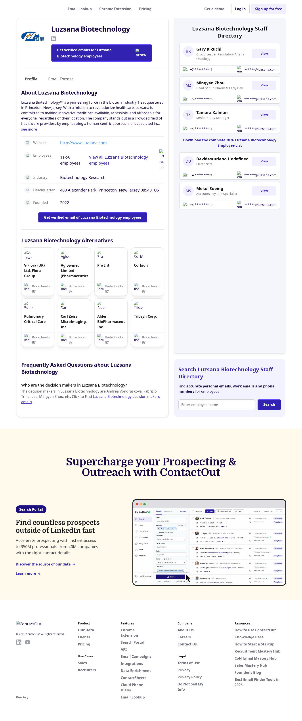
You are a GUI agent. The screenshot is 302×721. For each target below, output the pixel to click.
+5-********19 (201, 205)
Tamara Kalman (212, 112)
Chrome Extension (115, 8)
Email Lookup (80, 8)
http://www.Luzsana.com (83, 142)
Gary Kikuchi (208, 49)
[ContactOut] (37, 9)
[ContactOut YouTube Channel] (27, 666)
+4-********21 (201, 175)
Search (269, 404)
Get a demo (214, 8)
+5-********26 (201, 99)
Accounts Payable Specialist (216, 194)
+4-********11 (201, 129)
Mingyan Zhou (210, 82)
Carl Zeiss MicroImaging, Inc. (74, 321)
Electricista (204, 164)
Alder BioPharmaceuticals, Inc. (111, 321)
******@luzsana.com (260, 69)
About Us (186, 630)
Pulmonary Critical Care (35, 319)
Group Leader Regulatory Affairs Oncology (220, 56)
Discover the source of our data (43, 564)
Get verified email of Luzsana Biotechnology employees (92, 217)
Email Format (60, 79)
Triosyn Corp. (145, 316)
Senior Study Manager (212, 118)
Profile (31, 79)
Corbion (141, 265)
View (264, 53)
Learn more (26, 573)
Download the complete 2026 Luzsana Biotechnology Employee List (229, 143)
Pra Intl (104, 265)
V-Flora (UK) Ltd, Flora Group (34, 270)
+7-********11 (201, 69)
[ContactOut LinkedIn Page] (18, 666)
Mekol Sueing (209, 188)
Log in (240, 8)
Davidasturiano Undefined (222, 158)
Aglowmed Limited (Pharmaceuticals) (74, 270)
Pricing (145, 8)
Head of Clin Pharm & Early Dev (219, 88)
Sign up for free (268, 8)
